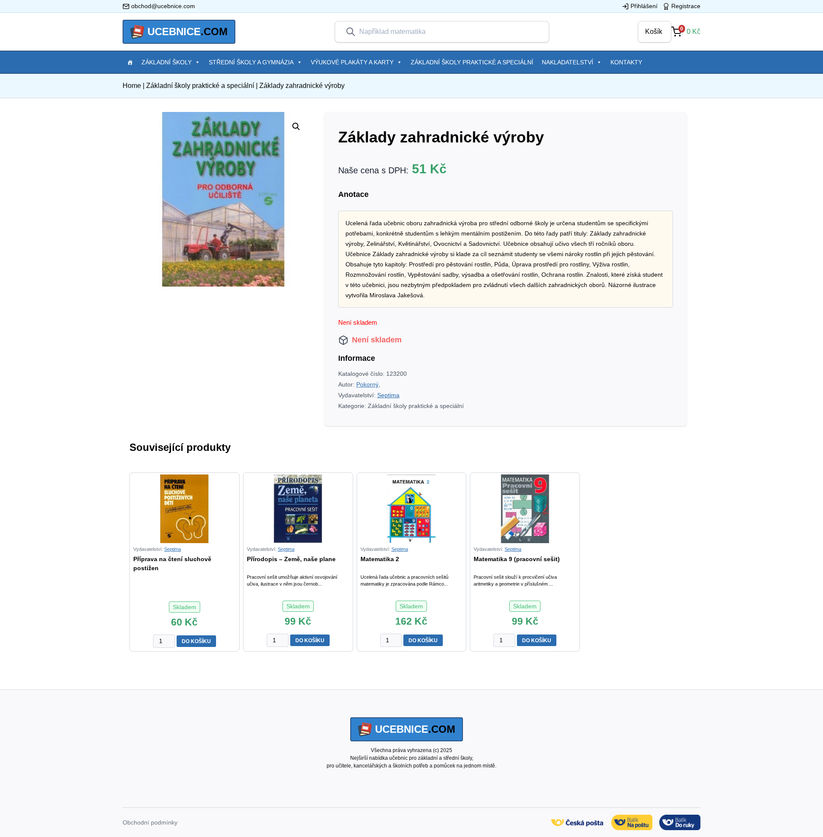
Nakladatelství (567, 62)
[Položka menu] (130, 62)
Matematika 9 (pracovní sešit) (517, 559)
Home (132, 85)
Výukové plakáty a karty (352, 62)
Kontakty (626, 62)
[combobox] (448, 32)
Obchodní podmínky (150, 822)
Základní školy (166, 62)
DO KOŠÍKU (196, 641)
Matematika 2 (379, 559)
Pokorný (367, 384)
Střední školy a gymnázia (251, 62)
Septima (388, 395)
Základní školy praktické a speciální (472, 62)
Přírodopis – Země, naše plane (291, 559)
